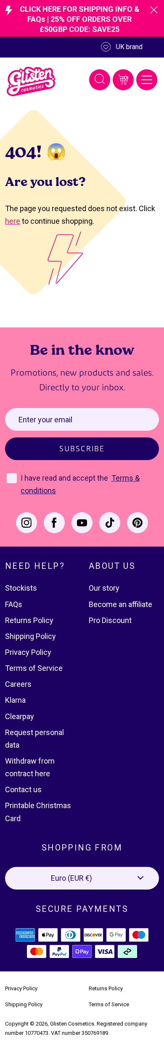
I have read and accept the (65, 478)
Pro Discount (110, 620)
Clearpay (19, 716)
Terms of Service (34, 668)
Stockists (21, 588)
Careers (18, 684)
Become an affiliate (120, 604)
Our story (104, 588)
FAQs (13, 604)
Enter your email (45, 419)
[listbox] (82, 878)
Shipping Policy (30, 636)
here (12, 221)
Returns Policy (29, 620)
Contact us (23, 789)
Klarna (15, 700)
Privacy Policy (28, 652)
